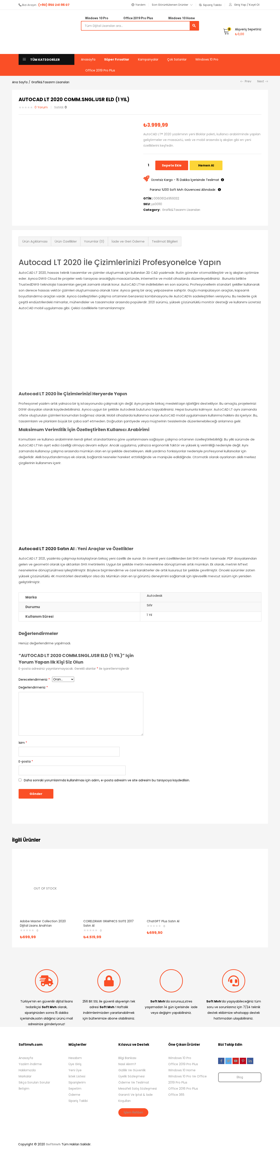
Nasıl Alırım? (127, 1064)
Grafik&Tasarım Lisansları (50, 82)
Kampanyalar (148, 59)
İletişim (24, 1088)
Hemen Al (206, 165)
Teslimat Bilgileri (165, 241)
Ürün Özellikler (66, 241)
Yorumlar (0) (94, 241)
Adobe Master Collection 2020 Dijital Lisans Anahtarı (43, 923)
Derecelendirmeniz (34, 679)
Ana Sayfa (20, 82)
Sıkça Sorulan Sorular (34, 1082)
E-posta (26, 761)
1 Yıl (149, 614)
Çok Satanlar (177, 59)
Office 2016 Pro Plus (183, 1088)
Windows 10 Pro (206, 59)
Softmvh (53, 1144)
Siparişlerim (77, 1082)
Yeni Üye (75, 1070)
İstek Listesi (76, 1076)
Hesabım (75, 1058)
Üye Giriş (74, 1064)
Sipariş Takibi (78, 1101)
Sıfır (149, 605)
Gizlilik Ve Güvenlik (132, 1070)
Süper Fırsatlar (116, 59)
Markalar (25, 1076)
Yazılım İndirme (30, 1064)
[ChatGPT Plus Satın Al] (172, 888)
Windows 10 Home (182, 1070)
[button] (138, 4)
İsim (23, 742)
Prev (248, 81)
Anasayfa (88, 59)
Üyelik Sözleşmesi (131, 1076)
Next (260, 81)
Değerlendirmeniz (33, 687)
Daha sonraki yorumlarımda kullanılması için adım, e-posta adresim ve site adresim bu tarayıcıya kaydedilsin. (107, 780)
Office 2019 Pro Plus (100, 70)
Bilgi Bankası (127, 1058)
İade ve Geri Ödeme (128, 241)
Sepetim (74, 1088)
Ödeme (74, 1094)
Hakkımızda (27, 1070)
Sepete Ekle (172, 165)
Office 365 (176, 1094)
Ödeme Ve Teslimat (133, 1082)
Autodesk (154, 595)
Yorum (41, 107)
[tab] (35, 241)
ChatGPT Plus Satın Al (163, 921)
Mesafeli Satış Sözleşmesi (137, 1088)
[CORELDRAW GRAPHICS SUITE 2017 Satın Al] (108, 888)
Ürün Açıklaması (34, 241)
